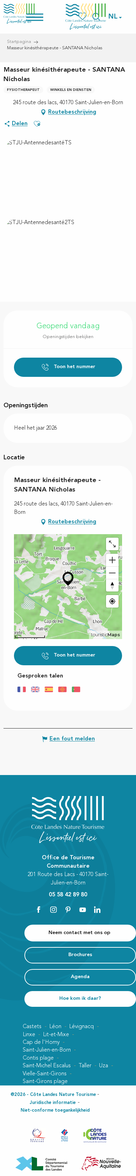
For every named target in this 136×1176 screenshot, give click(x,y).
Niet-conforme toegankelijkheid (55, 1110)
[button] (113, 16)
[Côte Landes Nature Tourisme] (86, 16)
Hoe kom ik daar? (80, 998)
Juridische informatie (53, 1102)
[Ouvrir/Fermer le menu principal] (43, 16)
